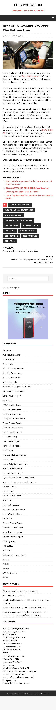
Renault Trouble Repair (13, 532)
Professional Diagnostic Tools (16, 628)
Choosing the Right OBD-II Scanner (22, 191)
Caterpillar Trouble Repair (14, 418)
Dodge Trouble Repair (12, 432)
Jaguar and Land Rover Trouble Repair (19, 482)
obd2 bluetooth (30, 225)
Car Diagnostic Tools (12, 414)
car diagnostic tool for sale (18, 220)
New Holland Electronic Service (16, 683)
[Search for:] (28, 278)
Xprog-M (6, 652)
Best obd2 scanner (31, 76)
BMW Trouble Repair (12, 405)
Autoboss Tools (10, 382)
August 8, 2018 (11, 36)
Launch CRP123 (10, 486)
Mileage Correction (11, 505)
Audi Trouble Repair (11, 355)
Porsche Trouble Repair (13, 527)
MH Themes (44, 693)
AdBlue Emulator (10, 640)
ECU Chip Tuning (10, 436)
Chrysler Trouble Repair (13, 427)
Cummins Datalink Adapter (14, 674)
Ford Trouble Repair (11, 445)
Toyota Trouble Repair (13, 536)
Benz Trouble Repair (12, 395)
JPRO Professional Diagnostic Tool (18, 677)
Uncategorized (9, 541)
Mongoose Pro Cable (12, 662)
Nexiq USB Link (9, 680)
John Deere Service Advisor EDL (17, 668)
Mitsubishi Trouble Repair (14, 509)
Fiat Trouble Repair (11, 441)
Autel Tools (8, 364)
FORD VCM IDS (9, 634)
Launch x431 (8, 491)
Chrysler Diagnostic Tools (14, 637)
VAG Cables (8, 546)
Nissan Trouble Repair (12, 514)
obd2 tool (10, 241)
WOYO (6, 564)
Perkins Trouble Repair (13, 523)
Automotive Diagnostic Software (17, 386)
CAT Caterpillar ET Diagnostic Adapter (19, 671)
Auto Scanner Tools (11, 377)
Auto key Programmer (12, 373)
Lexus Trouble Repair (12, 495)
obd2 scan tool (27, 231)
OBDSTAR (7, 518)
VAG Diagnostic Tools (12, 643)
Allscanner (7, 350)
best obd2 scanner (13, 215)
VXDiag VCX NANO (11, 659)
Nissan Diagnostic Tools (13, 656)
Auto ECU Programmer (13, 368)
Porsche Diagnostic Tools (14, 631)
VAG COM (7, 550)
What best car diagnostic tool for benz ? (20, 591)
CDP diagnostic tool (11, 646)
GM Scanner (8, 459)
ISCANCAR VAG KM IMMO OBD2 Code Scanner (27, 188)
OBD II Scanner (11, 225)
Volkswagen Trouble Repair (15, 555)
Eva (21, 36)
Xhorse (6, 568)
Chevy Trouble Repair (12, 423)
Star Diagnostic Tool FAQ (14, 595)
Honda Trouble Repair (12, 468)
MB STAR (7, 500)
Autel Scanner (9, 359)
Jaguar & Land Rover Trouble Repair (18, 477)
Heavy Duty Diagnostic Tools (15, 464)
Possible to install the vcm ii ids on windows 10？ (24, 607)
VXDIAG (6, 559)
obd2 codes (10, 231)
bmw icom (7, 400)
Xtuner (5, 577)
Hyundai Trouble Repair (13, 473)
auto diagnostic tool (20, 205)
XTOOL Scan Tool (10, 573)
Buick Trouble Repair (12, 409)
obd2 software (30, 236)
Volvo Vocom (8, 665)
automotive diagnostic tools (19, 210)
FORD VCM (8, 450)
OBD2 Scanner (11, 236)
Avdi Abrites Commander (14, 391)
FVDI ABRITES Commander (15, 455)
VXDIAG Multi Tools (11, 649)
